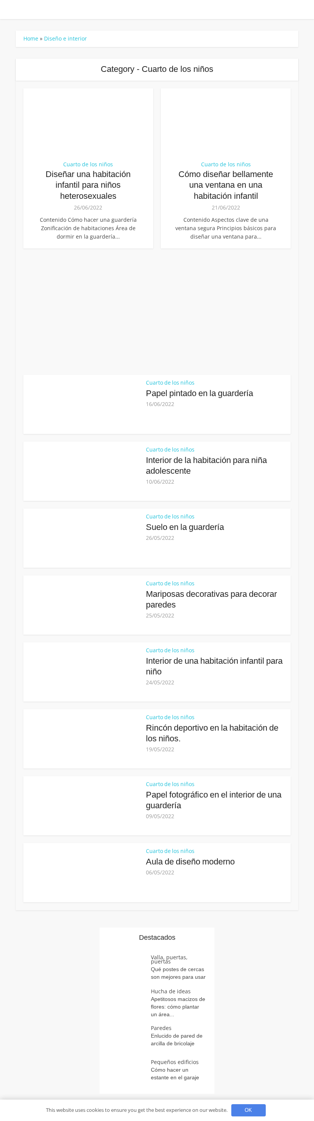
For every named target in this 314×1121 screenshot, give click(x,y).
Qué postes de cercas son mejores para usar (178, 973)
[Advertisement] (157, 309)
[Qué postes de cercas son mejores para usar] (129, 968)
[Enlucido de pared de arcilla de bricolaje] (129, 1039)
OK (248, 1110)
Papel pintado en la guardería (199, 393)
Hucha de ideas (171, 991)
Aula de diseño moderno (190, 861)
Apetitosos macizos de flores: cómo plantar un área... (178, 1006)
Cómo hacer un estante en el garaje (175, 1073)
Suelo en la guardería (185, 527)
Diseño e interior (65, 38)
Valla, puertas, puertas (169, 959)
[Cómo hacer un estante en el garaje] (129, 1073)
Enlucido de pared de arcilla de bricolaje (177, 1039)
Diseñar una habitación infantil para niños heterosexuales (88, 185)
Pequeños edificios (175, 1062)
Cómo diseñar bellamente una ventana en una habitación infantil (225, 185)
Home (30, 38)
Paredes (161, 1028)
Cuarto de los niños (88, 164)
